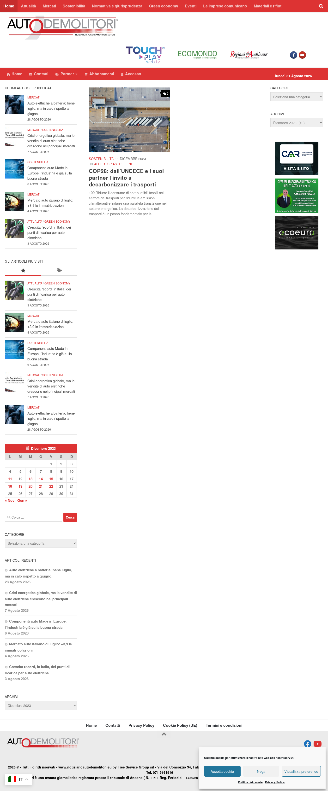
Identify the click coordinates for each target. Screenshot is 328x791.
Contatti (41, 73)
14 (41, 478)
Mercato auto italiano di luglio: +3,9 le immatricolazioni (50, 202)
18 (10, 486)
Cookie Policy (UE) (180, 725)
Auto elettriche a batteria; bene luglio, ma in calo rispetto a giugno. (51, 108)
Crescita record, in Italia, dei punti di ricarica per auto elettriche (49, 232)
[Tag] (59, 271)
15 (51, 478)
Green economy (163, 6)
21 (41, 486)
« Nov (9, 500)
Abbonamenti (101, 73)
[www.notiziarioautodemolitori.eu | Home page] (62, 28)
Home (8, 6)
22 (51, 486)
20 (30, 486)
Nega (261, 771)
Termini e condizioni (224, 725)
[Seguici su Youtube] (317, 744)
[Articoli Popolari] (23, 271)
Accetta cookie (222, 771)
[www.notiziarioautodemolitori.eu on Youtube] (302, 55)
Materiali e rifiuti (268, 6)
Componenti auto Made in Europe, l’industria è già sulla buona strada (49, 173)
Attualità (28, 6)
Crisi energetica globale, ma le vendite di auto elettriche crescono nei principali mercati (51, 140)
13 (30, 478)
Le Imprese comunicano (225, 6)
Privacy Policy (275, 782)
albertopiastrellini (113, 164)
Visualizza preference (301, 771)
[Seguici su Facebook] (307, 744)
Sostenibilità (74, 6)
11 (10, 478)
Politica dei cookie (250, 782)
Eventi (190, 6)
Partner (67, 73)
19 (20, 486)
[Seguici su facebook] (293, 55)
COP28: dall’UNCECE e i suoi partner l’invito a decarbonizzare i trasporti (126, 177)
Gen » (22, 500)
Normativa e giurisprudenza (117, 6)
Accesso (133, 73)
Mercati (49, 6)
